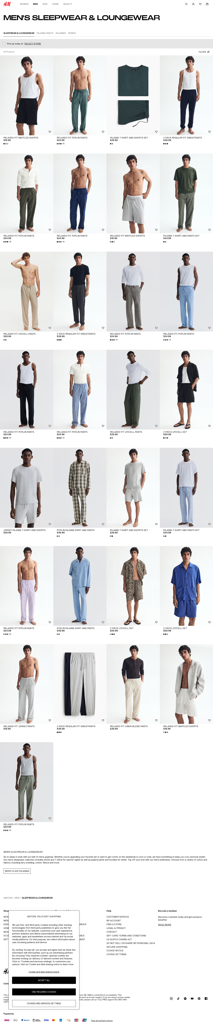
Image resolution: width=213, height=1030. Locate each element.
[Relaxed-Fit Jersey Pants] (26, 684)
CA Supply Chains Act (119, 939)
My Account (113, 920)
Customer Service (117, 917)
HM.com (7, 898)
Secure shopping (116, 947)
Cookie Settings (116, 954)
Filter (202, 52)
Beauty (67, 4)
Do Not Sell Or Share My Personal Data (130, 943)
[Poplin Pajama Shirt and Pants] (80, 488)
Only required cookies (44, 992)
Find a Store (114, 924)
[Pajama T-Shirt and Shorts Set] (133, 95)
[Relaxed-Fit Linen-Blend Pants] (133, 684)
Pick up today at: (15, 43)
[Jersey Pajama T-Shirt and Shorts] (26, 488)
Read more (164, 925)
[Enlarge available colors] (6, 143)
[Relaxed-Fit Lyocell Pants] (26, 291)
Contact (111, 932)
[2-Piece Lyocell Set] (133, 586)
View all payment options (102, 1021)
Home (55, 4)
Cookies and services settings (44, 1003)
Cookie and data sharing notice (44, 972)
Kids (45, 4)
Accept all (44, 980)
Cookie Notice (114, 950)
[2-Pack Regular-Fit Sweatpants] (80, 291)
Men (35, 4)
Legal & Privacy (116, 928)
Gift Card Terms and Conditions (126, 935)
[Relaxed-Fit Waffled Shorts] (26, 95)
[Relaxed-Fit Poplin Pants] (80, 95)
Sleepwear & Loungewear (37, 898)
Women (24, 4)
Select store (32, 43)
